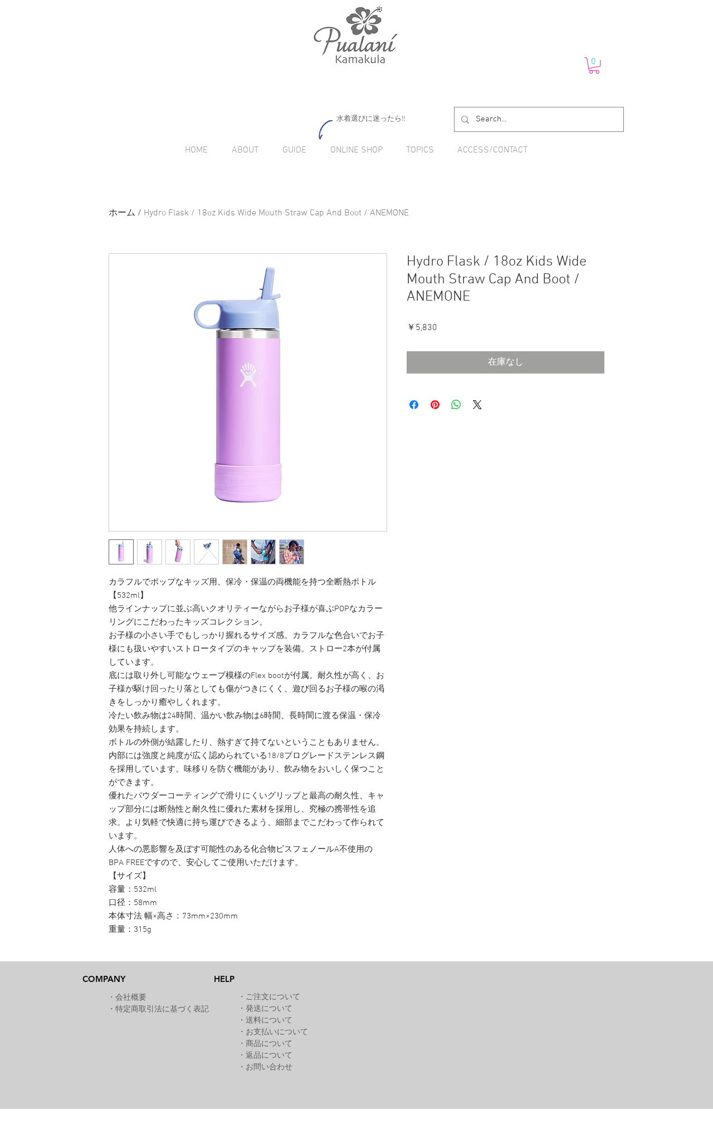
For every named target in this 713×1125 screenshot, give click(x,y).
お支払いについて (277, 1032)
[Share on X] (477, 404)
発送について (269, 1009)
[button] (594, 65)
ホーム (122, 213)
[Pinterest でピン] (435, 404)
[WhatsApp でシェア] (456, 404)
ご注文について (273, 997)
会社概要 (130, 998)
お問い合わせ (269, 1067)
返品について (269, 1055)
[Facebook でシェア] (414, 404)
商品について (269, 1044)
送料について (269, 1020)
